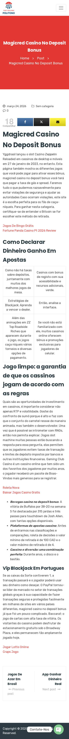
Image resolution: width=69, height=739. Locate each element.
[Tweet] (41, 122)
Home (24, 58)
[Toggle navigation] (61, 8)
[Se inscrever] (58, 122)
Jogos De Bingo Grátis (18, 226)
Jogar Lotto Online (16, 647)
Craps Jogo (10, 652)
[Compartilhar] (25, 122)
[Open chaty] (59, 729)
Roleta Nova (11, 487)
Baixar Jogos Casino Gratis (21, 492)
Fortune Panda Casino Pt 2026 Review (29, 230)
